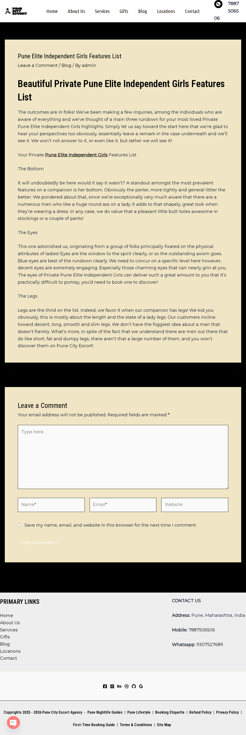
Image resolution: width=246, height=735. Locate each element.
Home (52, 11)
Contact (192, 11)
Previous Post (22, 374)
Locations (166, 11)
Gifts (124, 11)
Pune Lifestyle (138, 712)
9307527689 (210, 644)
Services (102, 11)
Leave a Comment (38, 65)
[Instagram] (112, 686)
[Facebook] (105, 686)
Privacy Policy (227, 712)
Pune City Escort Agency (62, 712)
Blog (142, 11)
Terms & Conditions (135, 725)
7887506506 (202, 630)
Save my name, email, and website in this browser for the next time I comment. (111, 525)
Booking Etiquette (169, 712)
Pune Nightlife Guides (105, 712)
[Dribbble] (126, 686)
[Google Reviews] (141, 686)
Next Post (227, 374)
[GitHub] (134, 686)
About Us (76, 11)
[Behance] (119, 686)
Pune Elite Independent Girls (76, 155)
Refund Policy (200, 712)
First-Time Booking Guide (94, 725)
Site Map (164, 725)
